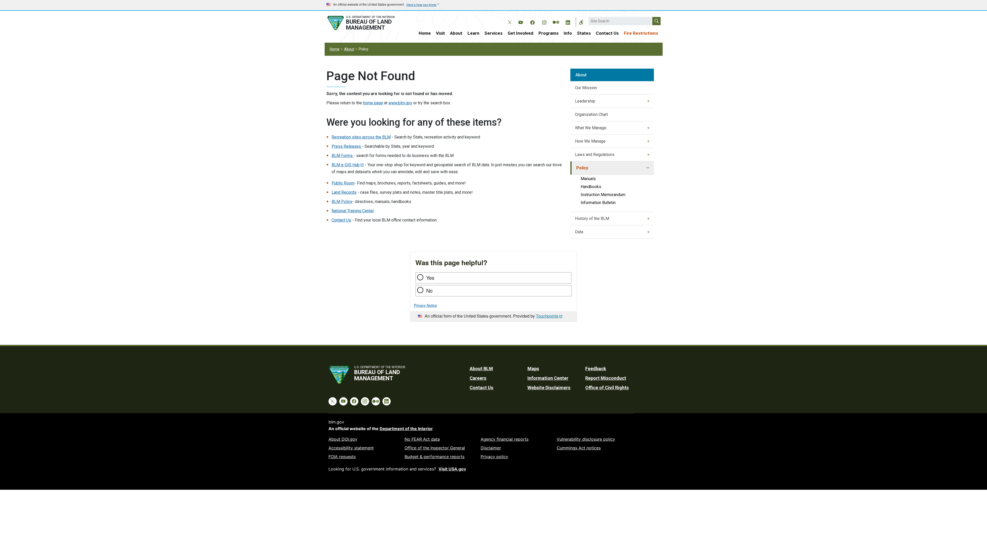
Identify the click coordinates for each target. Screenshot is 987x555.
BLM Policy (342, 201)
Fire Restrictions (641, 33)
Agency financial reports (504, 439)
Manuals (588, 178)
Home (425, 33)
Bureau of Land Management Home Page (366, 23)
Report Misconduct (605, 378)
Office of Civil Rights (607, 387)
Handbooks (591, 186)
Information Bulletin (598, 202)
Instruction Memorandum (603, 194)
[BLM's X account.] (509, 18)
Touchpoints (547, 316)
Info (568, 33)
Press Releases (347, 146)
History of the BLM (592, 218)
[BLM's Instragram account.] (544, 21)
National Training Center (353, 210)
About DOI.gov (342, 439)
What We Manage (590, 127)
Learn (473, 33)
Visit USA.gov (452, 468)
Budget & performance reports (434, 456)
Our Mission (586, 87)
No (429, 290)
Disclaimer (491, 447)
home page (373, 102)
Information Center (547, 378)
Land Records (344, 192)
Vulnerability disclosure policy (586, 439)
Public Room (343, 183)
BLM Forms (343, 155)
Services (493, 33)
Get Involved (520, 33)
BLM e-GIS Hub (346, 164)
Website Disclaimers (548, 387)
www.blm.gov (400, 102)
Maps (533, 368)
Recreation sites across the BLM (361, 137)
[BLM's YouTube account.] (520, 21)
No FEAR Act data (422, 439)
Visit (440, 33)
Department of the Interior (406, 428)
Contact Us (607, 33)
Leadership (585, 101)
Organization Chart (591, 114)
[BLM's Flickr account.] (556, 18)
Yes (430, 277)
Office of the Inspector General (435, 447)
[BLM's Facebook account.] (532, 21)
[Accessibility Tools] (581, 22)
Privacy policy (494, 456)
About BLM (481, 368)
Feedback (595, 368)
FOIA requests (342, 456)
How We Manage (590, 141)
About (456, 33)
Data (579, 231)
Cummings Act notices (579, 447)
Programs (548, 33)
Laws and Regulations (595, 154)
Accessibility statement (351, 447)
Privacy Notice (425, 305)
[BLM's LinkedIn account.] (568, 21)
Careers (478, 378)
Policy (582, 167)
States (584, 33)
